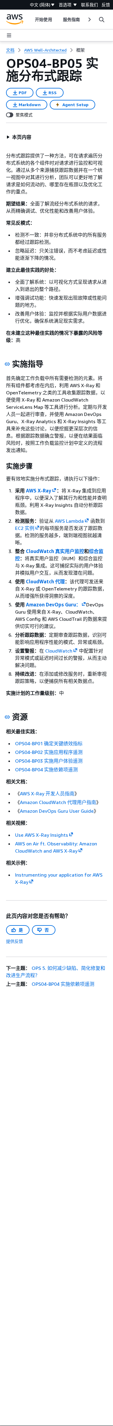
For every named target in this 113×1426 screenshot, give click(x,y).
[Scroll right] (89, 19)
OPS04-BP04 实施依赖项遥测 (46, 770)
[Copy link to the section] (7, 364)
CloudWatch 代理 (45, 581)
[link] (80, 50)
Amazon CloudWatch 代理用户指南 (58, 802)
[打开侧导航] (9, 35)
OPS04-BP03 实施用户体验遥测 (49, 761)
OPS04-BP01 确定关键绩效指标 (49, 743)
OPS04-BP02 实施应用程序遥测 (49, 752)
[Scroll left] (30, 19)
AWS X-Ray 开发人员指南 (47, 794)
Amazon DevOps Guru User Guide (57, 811)
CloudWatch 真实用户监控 (55, 551)
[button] (18, 137)
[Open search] (101, 19)
